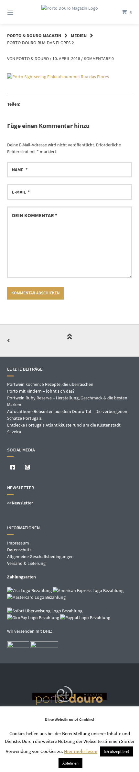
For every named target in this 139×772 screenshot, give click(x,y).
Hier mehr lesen (80, 751)
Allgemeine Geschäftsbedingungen (40, 556)
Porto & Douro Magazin (34, 35)
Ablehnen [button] (70, 763)
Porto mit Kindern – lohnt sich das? (41, 391)
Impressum (18, 543)
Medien (79, 35)
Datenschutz (19, 550)
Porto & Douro (32, 58)
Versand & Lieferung (26, 563)
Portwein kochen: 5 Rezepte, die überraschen (50, 384)
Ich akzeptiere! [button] (116, 751)
